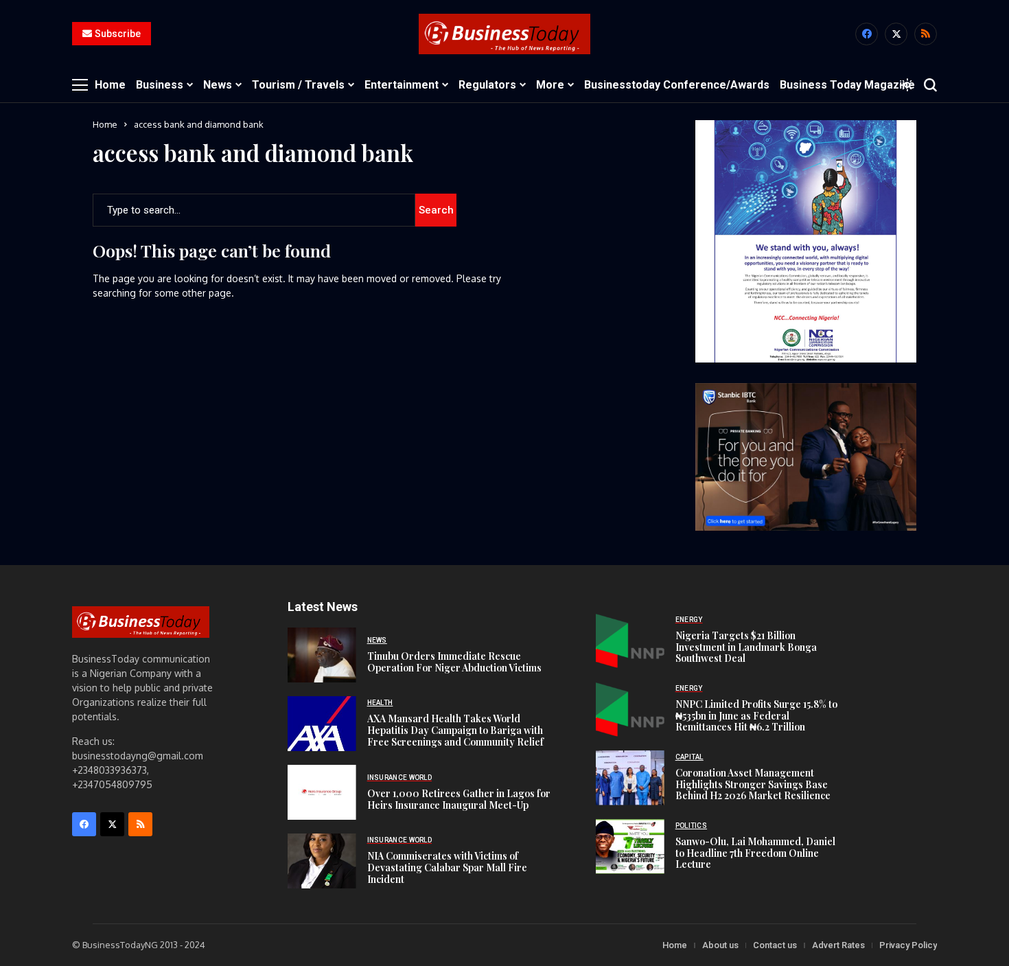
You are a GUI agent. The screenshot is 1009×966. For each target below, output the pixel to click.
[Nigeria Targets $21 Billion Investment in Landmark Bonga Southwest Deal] (630, 640)
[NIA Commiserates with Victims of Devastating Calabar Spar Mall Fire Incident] (322, 860)
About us (720, 945)
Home (105, 124)
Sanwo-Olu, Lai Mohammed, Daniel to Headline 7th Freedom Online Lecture (755, 853)
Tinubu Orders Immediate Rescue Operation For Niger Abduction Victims (454, 661)
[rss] (925, 34)
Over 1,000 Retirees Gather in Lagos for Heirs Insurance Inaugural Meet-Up (458, 799)
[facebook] (866, 34)
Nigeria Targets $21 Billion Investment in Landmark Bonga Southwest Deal (746, 647)
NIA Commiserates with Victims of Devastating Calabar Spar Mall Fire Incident (447, 867)
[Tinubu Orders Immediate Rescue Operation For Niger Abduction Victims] (322, 655)
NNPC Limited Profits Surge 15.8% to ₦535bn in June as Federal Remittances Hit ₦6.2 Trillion (756, 716)
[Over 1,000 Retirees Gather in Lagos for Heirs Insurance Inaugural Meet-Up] (322, 792)
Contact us (775, 945)
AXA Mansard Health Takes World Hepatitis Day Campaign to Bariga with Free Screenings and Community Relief (455, 730)
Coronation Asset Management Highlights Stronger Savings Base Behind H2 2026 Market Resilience (753, 784)
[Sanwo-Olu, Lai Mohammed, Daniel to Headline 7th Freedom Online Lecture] (630, 846)
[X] (896, 34)
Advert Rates (838, 945)
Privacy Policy (908, 945)
